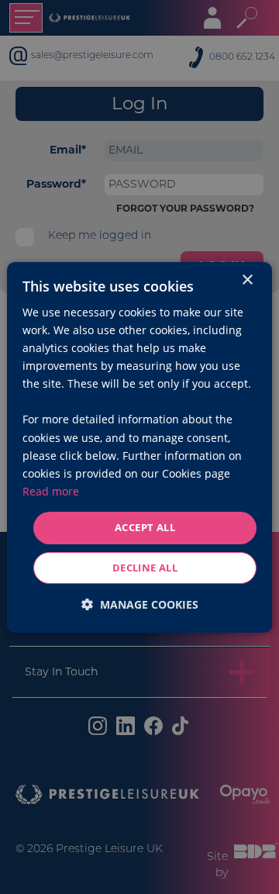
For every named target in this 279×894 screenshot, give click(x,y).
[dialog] (139, 446)
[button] (139, 604)
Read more (50, 491)
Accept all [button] (145, 527)
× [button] (247, 279)
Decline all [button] (144, 568)
